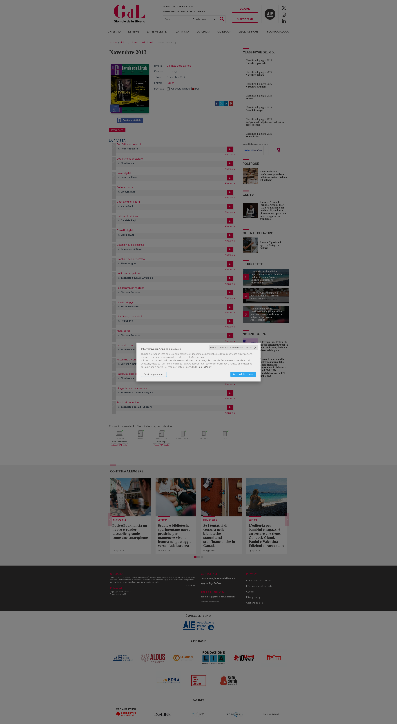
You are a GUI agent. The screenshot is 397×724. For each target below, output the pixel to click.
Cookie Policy (204, 367)
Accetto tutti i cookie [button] (243, 374)
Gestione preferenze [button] (154, 374)
